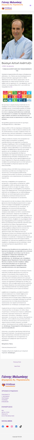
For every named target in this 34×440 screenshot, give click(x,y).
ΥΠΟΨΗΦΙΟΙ (5, 400)
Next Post (17, 366)
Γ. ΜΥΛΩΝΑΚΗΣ (5, 396)
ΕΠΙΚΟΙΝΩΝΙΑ (5, 401)
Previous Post (17, 362)
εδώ (11, 87)
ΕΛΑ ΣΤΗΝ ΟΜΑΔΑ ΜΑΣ (8, 416)
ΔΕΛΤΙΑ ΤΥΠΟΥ (5, 412)
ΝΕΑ (3, 410)
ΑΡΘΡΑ (4, 66)
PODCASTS (5, 414)
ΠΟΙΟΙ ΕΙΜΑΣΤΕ (6, 394)
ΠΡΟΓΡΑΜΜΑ (5, 398)
